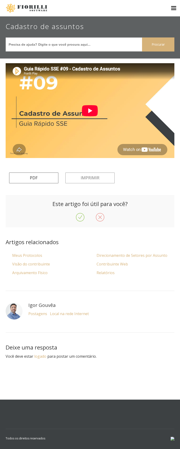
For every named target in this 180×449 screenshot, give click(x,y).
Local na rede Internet (69, 313)
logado (40, 356)
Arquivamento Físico (30, 272)
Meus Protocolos (27, 255)
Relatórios (106, 272)
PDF (34, 177)
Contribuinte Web (112, 264)
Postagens (37, 313)
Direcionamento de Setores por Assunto (132, 255)
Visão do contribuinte (31, 264)
